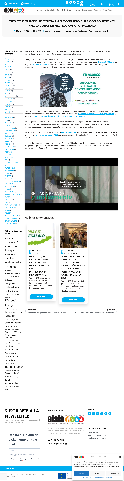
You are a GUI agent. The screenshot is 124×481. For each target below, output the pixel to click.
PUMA (7, 72)
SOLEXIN (8, 155)
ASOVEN (8, 144)
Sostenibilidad (11, 383)
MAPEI (7, 78)
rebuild (12, 363)
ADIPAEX (8, 152)
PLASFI (7, 197)
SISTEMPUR (9, 171)
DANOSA (8, 86)
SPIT (6, 94)
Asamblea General (12, 273)
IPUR (7, 70)
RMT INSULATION (11, 205)
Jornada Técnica (13, 322)
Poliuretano (11, 349)
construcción (8, 294)
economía (7, 297)
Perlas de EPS (11, 332)
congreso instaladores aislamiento (61, 31)
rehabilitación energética (13, 370)
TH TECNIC (9, 192)
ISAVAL (7, 91)
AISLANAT (9, 101)
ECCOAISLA (9, 147)
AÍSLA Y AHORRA (11, 216)
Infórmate (76, 10)
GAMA (7, 189)
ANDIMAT (8, 104)
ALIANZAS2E (10, 157)
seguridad (15, 377)
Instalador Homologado (11, 318)
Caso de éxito (12, 276)
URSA (7, 62)
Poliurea (9, 346)
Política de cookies (88, 477)
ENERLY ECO (10, 208)
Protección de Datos (99, 477)
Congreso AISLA (100, 10)
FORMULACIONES (11, 163)
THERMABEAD (10, 96)
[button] (120, 457)
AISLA (7, 59)
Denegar (98, 473)
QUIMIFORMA (10, 224)
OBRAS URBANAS (11, 218)
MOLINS (8, 88)
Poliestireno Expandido (12, 340)
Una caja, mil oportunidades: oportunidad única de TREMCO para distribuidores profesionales (39, 265)
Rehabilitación (14, 366)
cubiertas (15, 294)
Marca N (7, 329)
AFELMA (8, 123)
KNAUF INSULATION (12, 194)
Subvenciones (12, 386)
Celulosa (8, 280)
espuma (11, 309)
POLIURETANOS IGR (12, 181)
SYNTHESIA (9, 149)
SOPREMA (8, 115)
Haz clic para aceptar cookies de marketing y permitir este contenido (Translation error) (71, 184)
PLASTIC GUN (10, 168)
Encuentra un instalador (45, 10)
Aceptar (81, 473)
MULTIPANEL (10, 133)
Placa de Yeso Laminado (10, 336)
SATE (8, 376)
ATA (6, 202)
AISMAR (8, 67)
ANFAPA (8, 176)
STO (6, 109)
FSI (6, 160)
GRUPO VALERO (11, 221)
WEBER (7, 112)
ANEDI (7, 210)
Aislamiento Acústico (11, 256)
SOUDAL (8, 80)
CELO (7, 75)
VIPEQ (7, 165)
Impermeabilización (15, 312)
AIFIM (7, 173)
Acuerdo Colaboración (12, 240)
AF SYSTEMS (10, 128)
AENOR (7, 83)
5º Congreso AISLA (41, 64)
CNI (6, 120)
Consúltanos (87, 10)
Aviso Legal (109, 477)
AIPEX (7, 64)
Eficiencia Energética (12, 303)
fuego (16, 309)
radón (7, 363)
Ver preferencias (113, 473)
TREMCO (37, 31)
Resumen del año (12, 373)
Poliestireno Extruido (12, 343)
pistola (19, 332)
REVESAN (8, 213)
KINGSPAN (9, 117)
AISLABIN (8, 179)
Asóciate (111, 10)
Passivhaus (15, 329)
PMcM (7, 141)
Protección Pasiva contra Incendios (94, 31)
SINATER (8, 200)
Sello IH (60, 10)
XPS (7, 389)
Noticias (67, 10)
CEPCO (7, 125)
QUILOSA (8, 136)
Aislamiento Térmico (13, 264)
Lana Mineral (11, 326)
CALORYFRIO (10, 131)
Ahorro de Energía (11, 248)
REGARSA (8, 99)
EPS (6, 309)
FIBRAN (7, 107)
